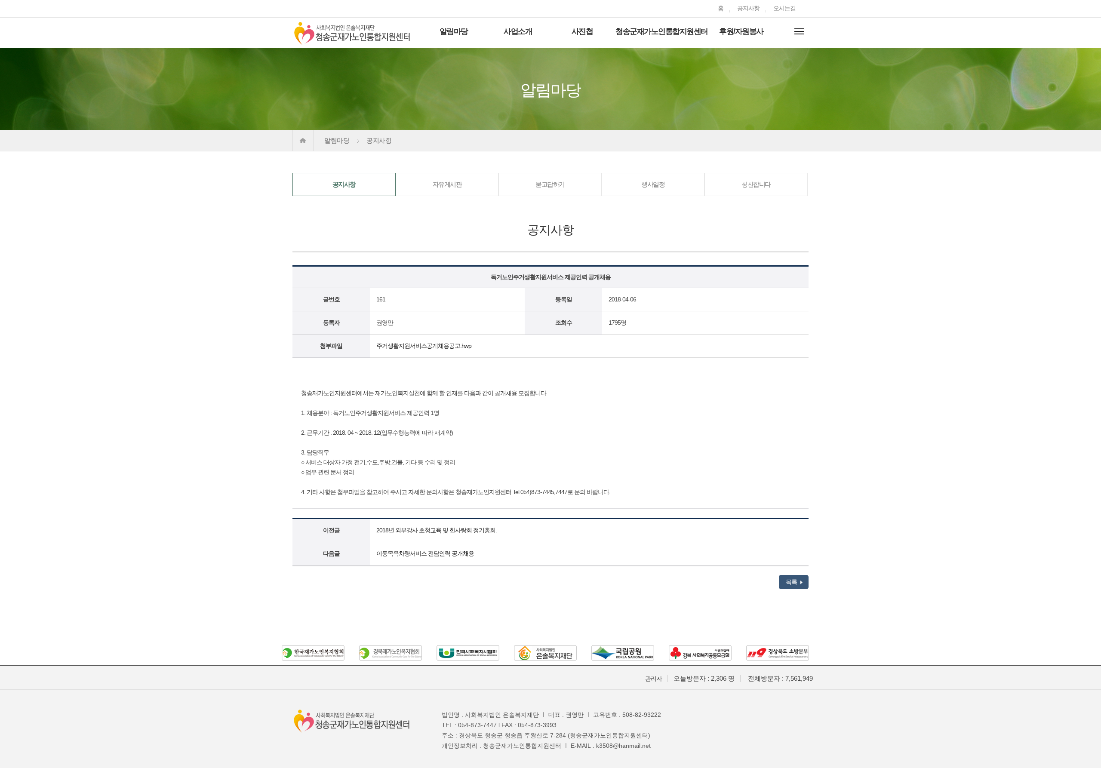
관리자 (653, 678)
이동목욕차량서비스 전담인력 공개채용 (425, 553)
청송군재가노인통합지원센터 (661, 31)
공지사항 (748, 8)
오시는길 (784, 8)
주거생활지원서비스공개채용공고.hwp (423, 345)
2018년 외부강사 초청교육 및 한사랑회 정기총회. (436, 530)
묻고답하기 (550, 184)
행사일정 (652, 184)
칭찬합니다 (756, 184)
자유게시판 (447, 184)
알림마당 (454, 31)
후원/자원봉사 (741, 31)
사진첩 (582, 31)
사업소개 (518, 31)
